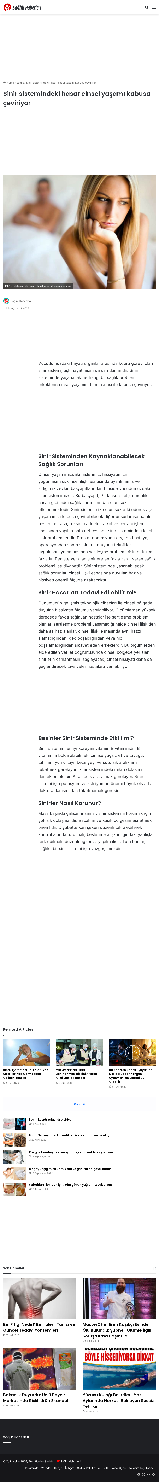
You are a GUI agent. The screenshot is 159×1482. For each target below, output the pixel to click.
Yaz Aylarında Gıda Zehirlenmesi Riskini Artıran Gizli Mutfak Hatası (76, 1074)
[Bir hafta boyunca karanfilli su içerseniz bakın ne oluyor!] (14, 1140)
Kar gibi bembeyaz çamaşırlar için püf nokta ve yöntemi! (71, 1152)
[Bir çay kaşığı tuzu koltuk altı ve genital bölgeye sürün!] (14, 1173)
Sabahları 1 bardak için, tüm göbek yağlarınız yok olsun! (71, 1185)
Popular (79, 1104)
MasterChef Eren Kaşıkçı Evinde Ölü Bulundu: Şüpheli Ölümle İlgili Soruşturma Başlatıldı (117, 1330)
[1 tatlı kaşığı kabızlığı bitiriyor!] (14, 1124)
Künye (58, 1468)
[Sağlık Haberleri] (22, 7)
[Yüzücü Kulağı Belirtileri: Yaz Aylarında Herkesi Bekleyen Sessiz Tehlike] (119, 1369)
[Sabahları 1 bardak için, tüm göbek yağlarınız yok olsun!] (14, 1189)
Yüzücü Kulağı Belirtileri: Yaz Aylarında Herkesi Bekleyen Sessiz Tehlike (118, 1400)
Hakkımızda (31, 1468)
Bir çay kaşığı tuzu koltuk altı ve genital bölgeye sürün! (70, 1169)
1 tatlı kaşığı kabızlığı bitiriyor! (51, 1120)
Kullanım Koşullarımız (142, 1468)
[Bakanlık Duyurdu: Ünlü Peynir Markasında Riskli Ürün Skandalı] (39, 1369)
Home (10, 82)
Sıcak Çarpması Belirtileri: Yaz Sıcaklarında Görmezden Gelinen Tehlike (25, 1074)
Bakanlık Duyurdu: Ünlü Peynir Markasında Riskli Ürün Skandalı (36, 1398)
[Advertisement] (79, 47)
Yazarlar (46, 1468)
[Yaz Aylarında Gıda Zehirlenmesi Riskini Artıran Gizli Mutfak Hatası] (79, 1052)
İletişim (69, 1468)
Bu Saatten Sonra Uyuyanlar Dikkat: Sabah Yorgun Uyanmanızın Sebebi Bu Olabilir (130, 1076)
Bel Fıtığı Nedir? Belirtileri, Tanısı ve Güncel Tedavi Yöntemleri (39, 1327)
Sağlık (20, 82)
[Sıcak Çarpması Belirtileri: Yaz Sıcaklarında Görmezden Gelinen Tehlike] (26, 1052)
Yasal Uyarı (119, 1468)
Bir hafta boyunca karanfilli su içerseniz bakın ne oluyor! (71, 1135)
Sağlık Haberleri (21, 301)
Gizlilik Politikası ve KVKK (93, 1468)
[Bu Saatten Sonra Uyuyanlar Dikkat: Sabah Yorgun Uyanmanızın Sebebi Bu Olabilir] (132, 1052)
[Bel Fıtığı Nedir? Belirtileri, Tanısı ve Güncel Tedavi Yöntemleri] (39, 1298)
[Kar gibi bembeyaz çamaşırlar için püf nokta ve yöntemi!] (14, 1157)
